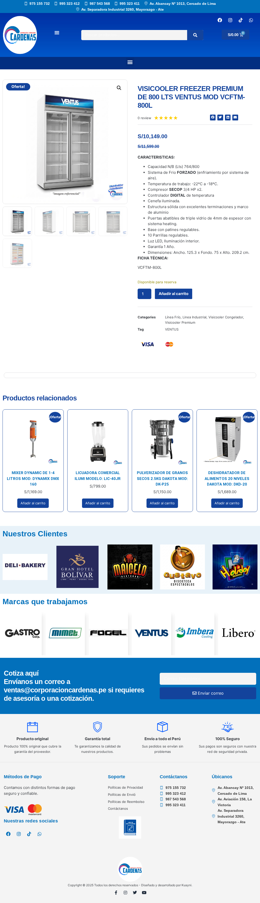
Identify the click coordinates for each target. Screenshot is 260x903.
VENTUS (171, 329)
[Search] (195, 35)
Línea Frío (173, 317)
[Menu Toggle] (56, 32)
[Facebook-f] (116, 893)
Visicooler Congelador (225, 317)
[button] (130, 62)
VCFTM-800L (149, 267)
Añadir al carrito (173, 293)
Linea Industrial (194, 317)
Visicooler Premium (180, 322)
